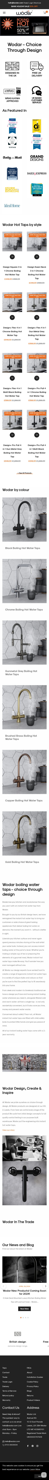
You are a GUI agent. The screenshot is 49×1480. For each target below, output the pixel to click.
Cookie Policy (32, 1382)
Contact (6, 1372)
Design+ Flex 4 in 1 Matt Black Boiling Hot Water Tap (12, 392)
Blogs (29, 1391)
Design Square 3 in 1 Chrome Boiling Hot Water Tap (12, 271)
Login (31, 3)
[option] (24, 1286)
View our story (8, 1130)
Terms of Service (9, 1391)
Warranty (6, 1400)
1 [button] (20, 1317)
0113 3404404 (11, 1445)
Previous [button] (3, 1286)
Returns (30, 1395)
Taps (4, 1368)
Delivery (5, 1386)
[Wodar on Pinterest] (33, 1445)
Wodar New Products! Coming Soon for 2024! (24, 1292)
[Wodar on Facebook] (28, 1445)
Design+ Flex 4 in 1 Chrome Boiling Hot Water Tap (12, 331)
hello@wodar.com (15, 3)
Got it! (40, 1476)
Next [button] (45, 1286)
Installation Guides (35, 1377)
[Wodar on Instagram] (37, 1445)
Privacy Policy (33, 1386)
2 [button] (23, 1317)
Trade (26, 3)
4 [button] (28, 1317)
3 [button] (25, 1317)
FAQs (29, 1368)
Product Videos (33, 1400)
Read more (24, 1309)
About (29, 1372)
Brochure (37, 3)
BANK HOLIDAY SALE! (24, 6)
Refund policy (8, 1395)
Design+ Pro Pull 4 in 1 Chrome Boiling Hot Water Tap (36, 392)
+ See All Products (25, 473)
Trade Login (7, 1382)
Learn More (35, 1469)
